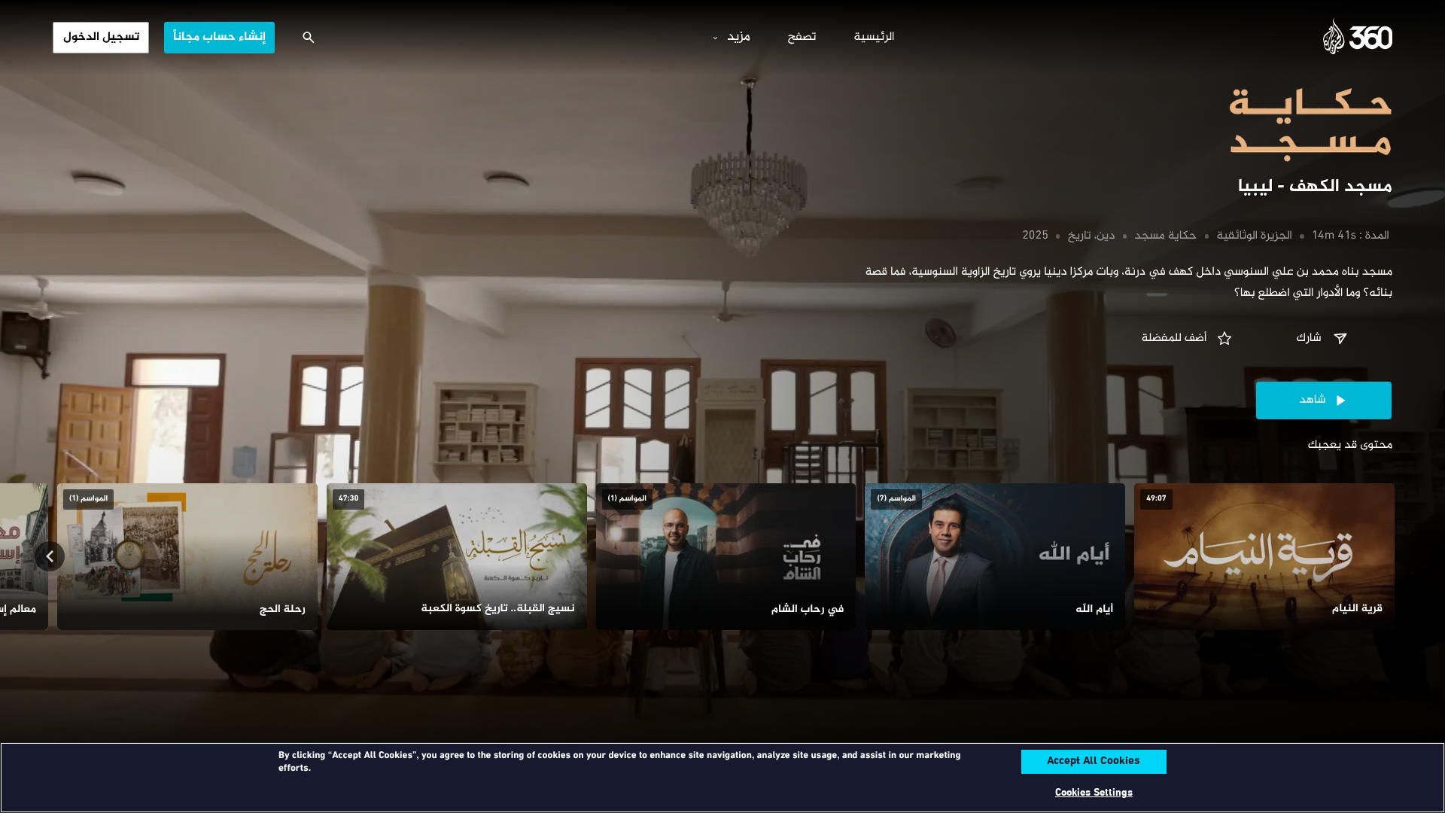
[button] (1324, 339)
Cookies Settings (1094, 793)
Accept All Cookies (1093, 762)
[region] (722, 777)
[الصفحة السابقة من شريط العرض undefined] (1395, 556)
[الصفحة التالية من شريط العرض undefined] (50, 556)
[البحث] (308, 37)
